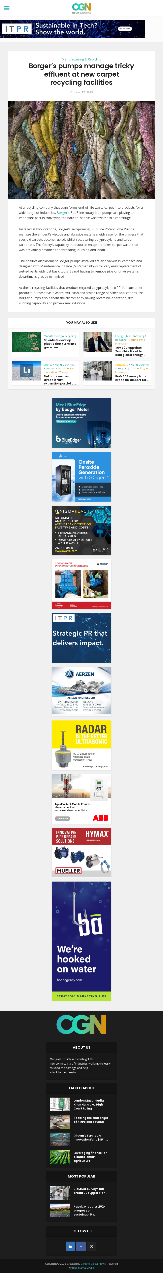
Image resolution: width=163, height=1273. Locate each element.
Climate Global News (93, 1263)
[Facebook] (81, 1246)
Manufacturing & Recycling (82, 59)
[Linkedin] (70, 1246)
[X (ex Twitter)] (91, 1246)
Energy (119, 336)
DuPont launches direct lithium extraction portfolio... (60, 379)
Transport (65, 372)
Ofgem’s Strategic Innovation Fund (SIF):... (91, 1138)
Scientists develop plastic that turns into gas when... (60, 343)
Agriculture (121, 364)
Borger (62, 212)
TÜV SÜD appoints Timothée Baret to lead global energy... (130, 351)
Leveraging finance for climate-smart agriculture (90, 1157)
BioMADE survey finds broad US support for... (132, 378)
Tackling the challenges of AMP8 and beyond (91, 1120)
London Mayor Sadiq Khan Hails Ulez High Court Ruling (89, 1104)
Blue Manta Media (83, 1268)
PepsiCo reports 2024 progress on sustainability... (90, 1211)
